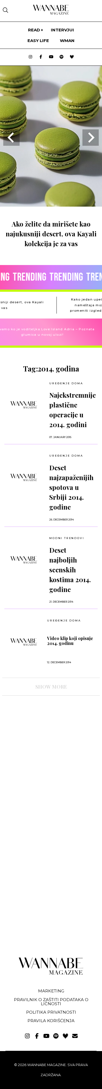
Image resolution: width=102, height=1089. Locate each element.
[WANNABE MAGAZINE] (51, 973)
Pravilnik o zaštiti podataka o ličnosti (51, 1001)
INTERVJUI (62, 29)
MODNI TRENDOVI (66, 538)
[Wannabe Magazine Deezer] (71, 57)
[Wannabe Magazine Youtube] (51, 57)
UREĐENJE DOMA (66, 383)
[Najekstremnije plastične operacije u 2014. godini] (23, 405)
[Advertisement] (43, 747)
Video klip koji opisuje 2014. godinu (70, 641)
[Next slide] (90, 137)
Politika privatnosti (51, 1012)
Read (34, 29)
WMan (67, 40)
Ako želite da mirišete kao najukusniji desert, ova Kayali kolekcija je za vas (51, 233)
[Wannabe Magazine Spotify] (61, 57)
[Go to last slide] (11, 137)
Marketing (51, 990)
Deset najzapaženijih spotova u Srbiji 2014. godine (71, 487)
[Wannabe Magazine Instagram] (30, 57)
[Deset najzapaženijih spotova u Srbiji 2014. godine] (23, 477)
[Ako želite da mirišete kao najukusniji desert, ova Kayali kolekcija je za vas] (51, 205)
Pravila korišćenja (51, 1020)
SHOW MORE (51, 686)
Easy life (38, 40)
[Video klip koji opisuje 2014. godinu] (23, 642)
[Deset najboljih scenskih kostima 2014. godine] (23, 560)
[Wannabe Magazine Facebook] (40, 57)
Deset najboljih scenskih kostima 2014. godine (70, 570)
